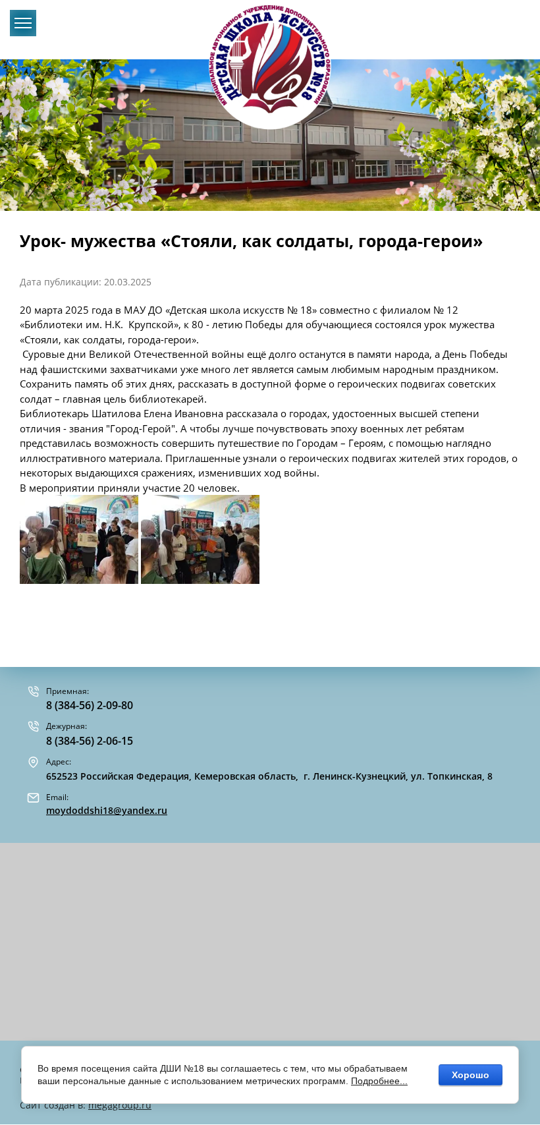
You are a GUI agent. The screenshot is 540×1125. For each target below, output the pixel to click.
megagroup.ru (119, 1105)
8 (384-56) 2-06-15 (89, 741)
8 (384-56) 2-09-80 (89, 705)
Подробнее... (379, 1081)
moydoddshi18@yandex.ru (106, 810)
